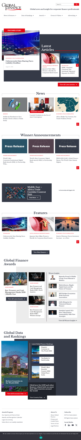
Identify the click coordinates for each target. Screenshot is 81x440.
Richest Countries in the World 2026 (14, 382)
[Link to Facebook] (65, 425)
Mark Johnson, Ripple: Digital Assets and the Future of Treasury (66, 287)
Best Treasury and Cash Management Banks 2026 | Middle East (15, 292)
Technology (65, 65)
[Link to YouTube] (73, 425)
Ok (41, 437)
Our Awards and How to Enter (11, 415)
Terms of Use (55, 423)
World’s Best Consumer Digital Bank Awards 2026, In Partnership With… (41, 160)
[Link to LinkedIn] (69, 425)
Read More (32, 197)
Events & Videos (56, 15)
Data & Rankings (26, 15)
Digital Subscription (72, 418)
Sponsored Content (36, 111)
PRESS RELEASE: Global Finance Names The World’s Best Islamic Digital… (67, 160)
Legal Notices (55, 426)
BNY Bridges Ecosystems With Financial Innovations (67, 295)
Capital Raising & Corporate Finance (50, 66)
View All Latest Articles (67, 84)
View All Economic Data (15, 393)
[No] (79, 436)
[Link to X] (76, 425)
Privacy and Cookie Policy (55, 420)
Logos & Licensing (7, 420)
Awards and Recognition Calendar (12, 417)
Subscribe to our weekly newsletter (12, 422)
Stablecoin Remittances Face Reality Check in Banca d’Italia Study (13, 118)
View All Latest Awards (15, 299)
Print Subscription (71, 415)
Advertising (71, 15)
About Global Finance (55, 416)
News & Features (9, 15)
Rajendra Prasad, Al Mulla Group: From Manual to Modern (67, 278)
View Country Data (36, 397)
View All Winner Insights (67, 320)
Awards (41, 15)
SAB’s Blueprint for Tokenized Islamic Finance (65, 304)
